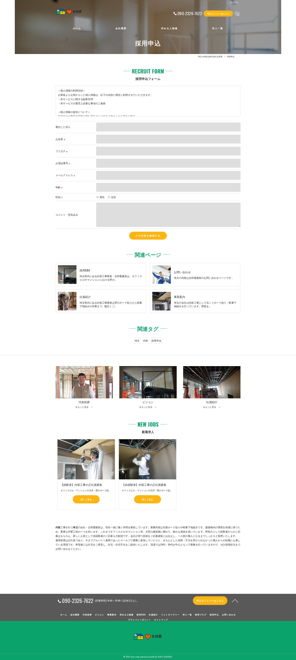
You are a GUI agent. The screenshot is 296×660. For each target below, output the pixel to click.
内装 (145, 340)
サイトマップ (161, 619)
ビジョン (99, 614)
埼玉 (137, 340)
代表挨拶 (87, 614)
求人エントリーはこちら (218, 13)
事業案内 (112, 614)
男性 (102, 197)
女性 (113, 197)
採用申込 (156, 340)
